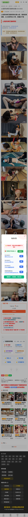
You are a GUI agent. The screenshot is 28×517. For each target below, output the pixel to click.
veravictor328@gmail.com (11, 272)
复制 (21, 256)
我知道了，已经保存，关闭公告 (14, 276)
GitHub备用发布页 (9, 267)
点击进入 (20, 251)
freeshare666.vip (9, 262)
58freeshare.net (9, 256)
